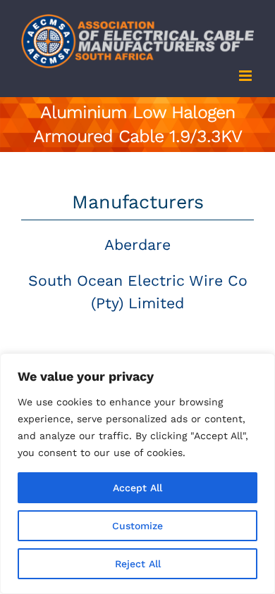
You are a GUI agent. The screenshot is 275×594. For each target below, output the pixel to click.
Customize (137, 525)
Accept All (137, 487)
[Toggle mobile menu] (246, 75)
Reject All (138, 563)
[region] (137, 473)
